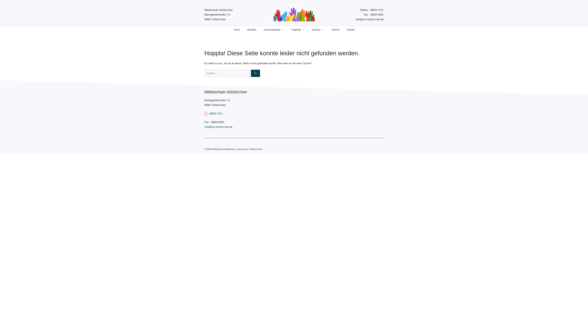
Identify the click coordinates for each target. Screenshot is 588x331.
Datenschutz (256, 149)
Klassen (316, 29)
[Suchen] (255, 73)
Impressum (243, 149)
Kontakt (350, 29)
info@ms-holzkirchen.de (370, 19)
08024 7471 (377, 10)
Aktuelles (251, 29)
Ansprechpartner (272, 29)
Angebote (296, 29)
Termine (335, 29)
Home (237, 29)
